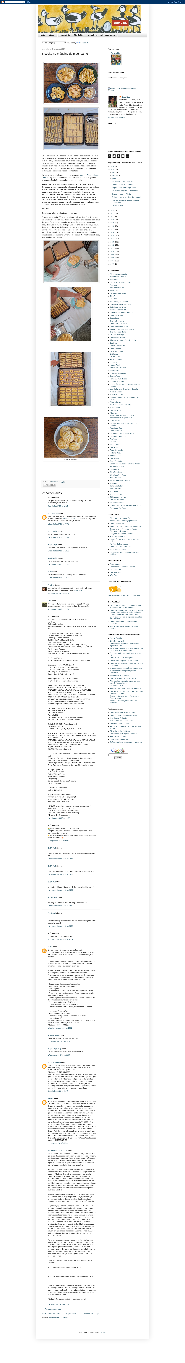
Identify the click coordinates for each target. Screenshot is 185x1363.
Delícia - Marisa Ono (117, 346)
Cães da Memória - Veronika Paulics (123, 340)
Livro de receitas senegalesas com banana (126, 668)
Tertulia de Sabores (117, 486)
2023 (113, 210)
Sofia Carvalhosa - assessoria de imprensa (126, 742)
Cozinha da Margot (117, 335)
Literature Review (69, 519)
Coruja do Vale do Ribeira (121, 194)
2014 (113, 239)
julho (114, 172)
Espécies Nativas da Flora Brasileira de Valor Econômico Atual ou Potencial (126, 649)
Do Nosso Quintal (116, 351)
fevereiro (115, 175)
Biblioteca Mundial (117, 641)
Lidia (49, 601)
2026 (113, 166)
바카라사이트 (53, 545)
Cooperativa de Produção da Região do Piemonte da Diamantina (124, 530)
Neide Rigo (126, 97)
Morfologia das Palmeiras (119, 675)
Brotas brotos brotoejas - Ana (120, 304)
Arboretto (113, 285)
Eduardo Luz (115, 357)
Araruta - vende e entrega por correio (123, 521)
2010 (113, 251)
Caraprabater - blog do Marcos (121, 313)
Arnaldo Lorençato (117, 288)
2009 (113, 254)
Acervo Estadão (116, 638)
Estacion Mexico (116, 360)
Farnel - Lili (114, 362)
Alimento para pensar (118, 277)
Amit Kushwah (53, 513)
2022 (113, 213)
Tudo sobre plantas (117, 494)
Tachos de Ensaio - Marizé (120, 480)
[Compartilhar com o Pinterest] (54, 485)
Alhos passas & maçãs (118, 274)
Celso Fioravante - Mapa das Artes (122, 713)
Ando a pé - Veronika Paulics (120, 282)
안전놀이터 (52, 913)
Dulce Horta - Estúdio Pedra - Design (123, 715)
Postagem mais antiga (91, 1314)
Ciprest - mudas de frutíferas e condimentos (126, 526)
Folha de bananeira (117, 537)
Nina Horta (114, 413)
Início (42, 35)
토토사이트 (52, 848)
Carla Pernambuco (117, 315)
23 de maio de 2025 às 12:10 (58, 593)
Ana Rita (51, 585)
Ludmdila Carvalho (117, 382)
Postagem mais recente (51, 1314)
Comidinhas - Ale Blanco (119, 326)
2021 (113, 217)
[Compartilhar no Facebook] (51, 485)
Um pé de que (115, 572)
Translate (85, 43)
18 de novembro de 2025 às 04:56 (60, 859)
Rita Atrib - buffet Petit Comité (121, 731)
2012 (113, 245)
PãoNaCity (79, 35)
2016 (113, 232)
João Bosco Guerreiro (118, 373)
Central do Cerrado (117, 524)
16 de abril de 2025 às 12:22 (58, 537)
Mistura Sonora (115, 402)
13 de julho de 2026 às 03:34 (58, 1304)
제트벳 (50, 572)
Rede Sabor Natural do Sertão (121, 547)
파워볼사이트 (53, 558)
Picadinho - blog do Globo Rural (122, 434)
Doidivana (114, 354)
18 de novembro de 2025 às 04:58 (60, 926)
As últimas (114, 290)
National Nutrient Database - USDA (123, 678)
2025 (113, 170)
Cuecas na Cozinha (117, 337)
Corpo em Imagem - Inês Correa (122, 329)
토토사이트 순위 (54, 1035)
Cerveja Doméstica (117, 321)
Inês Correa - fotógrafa (118, 718)
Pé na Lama (114, 444)
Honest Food (115, 365)
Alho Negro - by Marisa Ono (120, 518)
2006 (113, 264)
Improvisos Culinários (118, 368)
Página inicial (71, 1314)
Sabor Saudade (116, 461)
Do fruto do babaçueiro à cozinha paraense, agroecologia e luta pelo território (126, 606)
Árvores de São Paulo (118, 508)
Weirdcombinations (117, 503)
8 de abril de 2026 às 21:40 (58, 1091)
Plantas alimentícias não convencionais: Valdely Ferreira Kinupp (125, 682)
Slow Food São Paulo (118, 475)
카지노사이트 (53, 531)
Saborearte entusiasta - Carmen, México (125, 464)
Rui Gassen (114, 458)
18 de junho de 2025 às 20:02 (59, 818)
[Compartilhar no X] (49, 485)
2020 (113, 220)
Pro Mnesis (114, 439)
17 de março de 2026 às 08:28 (59, 1041)
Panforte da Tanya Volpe (119, 544)
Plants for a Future (117, 570)
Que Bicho (114, 447)
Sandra (50, 1098)
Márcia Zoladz (115, 408)
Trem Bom (114, 491)
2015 (113, 236)
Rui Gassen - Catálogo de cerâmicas (123, 734)
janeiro (115, 179)
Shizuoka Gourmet (117, 467)
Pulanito (113, 442)
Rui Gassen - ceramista (118, 737)
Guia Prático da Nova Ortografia (122, 658)
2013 (113, 242)
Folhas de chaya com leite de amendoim (127, 197)
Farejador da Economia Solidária (122, 534)
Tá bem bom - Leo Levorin (119, 497)
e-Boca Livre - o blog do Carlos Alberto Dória (126, 505)
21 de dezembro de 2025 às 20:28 (60, 940)
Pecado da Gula (116, 428)
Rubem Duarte (115, 456)
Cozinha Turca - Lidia (118, 332)
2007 (113, 261)
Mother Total (77, 590)
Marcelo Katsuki (116, 392)
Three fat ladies (115, 489)
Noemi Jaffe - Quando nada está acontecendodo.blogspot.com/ (122, 417)
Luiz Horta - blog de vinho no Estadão (124, 389)
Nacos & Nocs (115, 410)
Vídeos (52, 35)
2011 (113, 248)
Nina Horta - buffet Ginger (119, 724)
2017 (113, 229)
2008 (113, 258)
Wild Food (114, 575)
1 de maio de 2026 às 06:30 (58, 1143)
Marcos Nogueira (116, 395)
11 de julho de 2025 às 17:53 (58, 841)
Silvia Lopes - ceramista (119, 739)
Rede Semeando (116, 450)
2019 (113, 223)
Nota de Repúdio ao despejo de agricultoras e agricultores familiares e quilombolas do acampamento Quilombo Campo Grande (126, 612)
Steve (50, 947)
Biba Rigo (113, 296)
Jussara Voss (115, 376)
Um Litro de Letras (117, 500)
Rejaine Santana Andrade (57, 1150)
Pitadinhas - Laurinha (118, 436)
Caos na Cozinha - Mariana (120, 310)
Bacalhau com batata (118, 293)
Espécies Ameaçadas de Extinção (122, 567)
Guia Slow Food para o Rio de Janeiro (124, 661)
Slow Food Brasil (116, 472)
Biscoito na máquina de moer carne (125, 191)
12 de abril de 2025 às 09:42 (58, 524)
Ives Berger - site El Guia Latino (121, 721)
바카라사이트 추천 (54, 1049)
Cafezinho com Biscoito (118, 307)
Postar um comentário (53, 1309)
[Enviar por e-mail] (44, 485)
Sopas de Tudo (115, 478)
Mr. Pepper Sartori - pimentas (121, 405)
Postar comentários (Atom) (58, 1318)
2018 (113, 226)
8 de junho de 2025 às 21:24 (58, 609)
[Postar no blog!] (46, 485)
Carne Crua (114, 318)
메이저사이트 (53, 897)
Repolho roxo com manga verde (124, 188)
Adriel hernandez (54, 1062)
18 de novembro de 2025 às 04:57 (60, 874)
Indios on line (115, 371)
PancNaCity (64, 35)
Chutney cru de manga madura (123, 185)
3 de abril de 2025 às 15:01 (58, 506)
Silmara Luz (114, 469)
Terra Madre (114, 483)
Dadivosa (113, 343)
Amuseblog (114, 280)
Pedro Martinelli (116, 431)
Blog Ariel (113, 299)
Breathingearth (115, 564)
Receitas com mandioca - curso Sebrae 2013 (126, 688)
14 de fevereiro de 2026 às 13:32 (60, 1028)
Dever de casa (115, 348)
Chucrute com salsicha (118, 324)
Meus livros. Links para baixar (102, 35)
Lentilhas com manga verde (122, 181)
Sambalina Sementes (118, 550)
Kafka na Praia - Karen (118, 379)
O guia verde (115, 421)
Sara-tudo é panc (118, 205)
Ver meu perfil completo (116, 117)
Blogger (103, 1332)
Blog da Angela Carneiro (119, 302)
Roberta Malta (115, 453)
